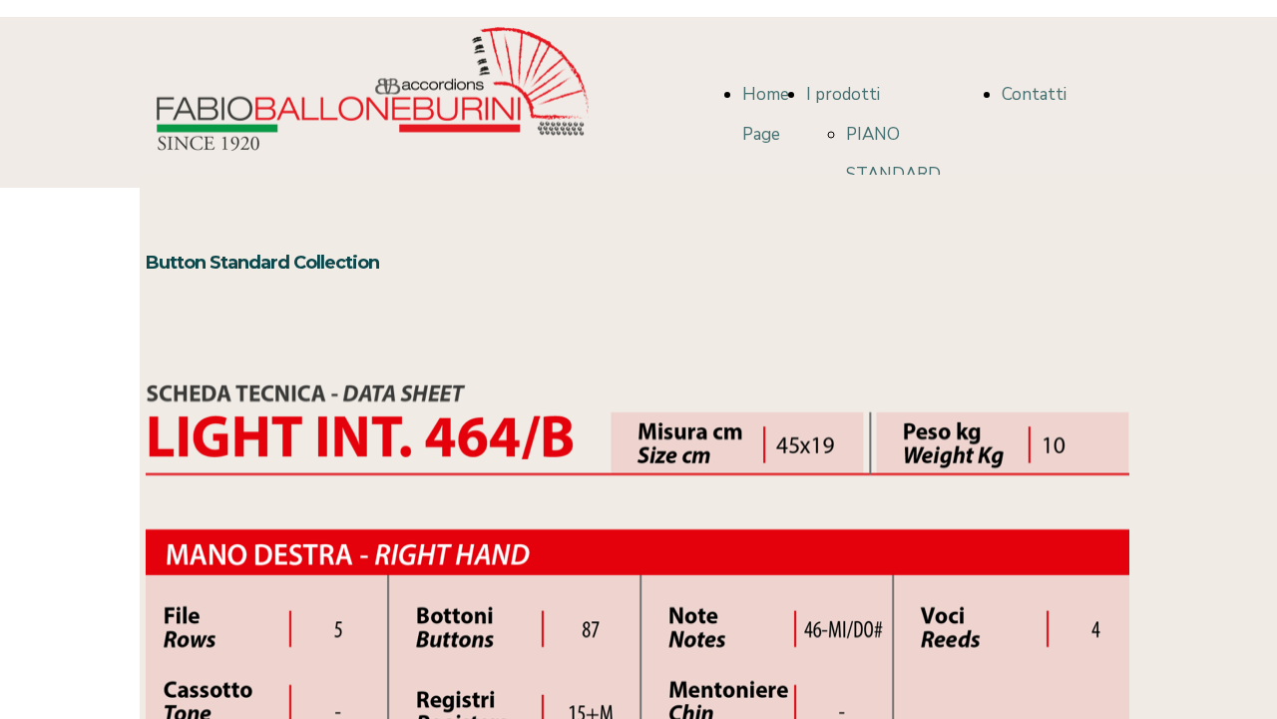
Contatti (1034, 94)
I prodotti (843, 94)
